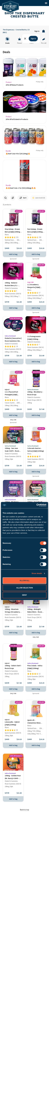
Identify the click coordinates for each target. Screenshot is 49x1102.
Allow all (25, 580)
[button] (46, 3)
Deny (24, 595)
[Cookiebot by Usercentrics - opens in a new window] (36, 505)
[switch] (43, 550)
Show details (37, 573)
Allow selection (24, 588)
